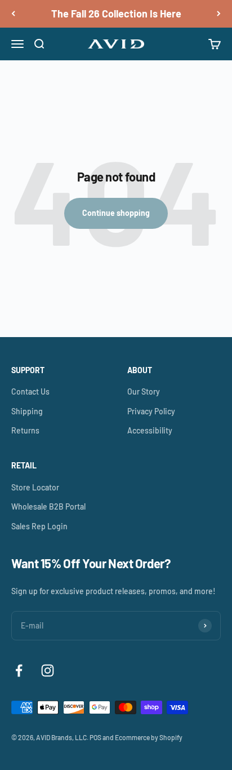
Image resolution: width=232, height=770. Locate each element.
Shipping (27, 411)
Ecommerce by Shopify (148, 737)
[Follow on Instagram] (47, 670)
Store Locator (35, 487)
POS (95, 737)
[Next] (219, 14)
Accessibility (149, 430)
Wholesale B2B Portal (48, 506)
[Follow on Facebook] (18, 670)
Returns (25, 430)
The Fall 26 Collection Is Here (116, 13)
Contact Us (30, 391)
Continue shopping (116, 213)
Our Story (143, 391)
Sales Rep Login (39, 526)
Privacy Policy (151, 411)
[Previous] (13, 14)
